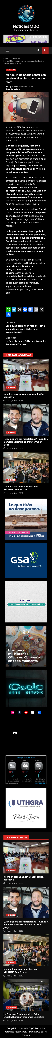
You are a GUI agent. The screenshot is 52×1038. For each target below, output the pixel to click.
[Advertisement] (26, 38)
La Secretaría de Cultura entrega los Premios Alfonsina (26, 341)
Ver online (45, 50)
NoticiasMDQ (26, 26)
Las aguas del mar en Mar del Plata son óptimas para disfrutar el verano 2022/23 (25, 327)
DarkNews (34, 1031)
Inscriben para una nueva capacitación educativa (26, 375)
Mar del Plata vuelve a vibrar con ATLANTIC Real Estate (26, 467)
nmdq (8, 86)
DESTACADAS (11, 1008)
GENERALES (11, 70)
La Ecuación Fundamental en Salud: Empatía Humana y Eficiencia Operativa (26, 995)
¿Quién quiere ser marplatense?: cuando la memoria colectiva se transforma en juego (26, 420)
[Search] (38, 50)
